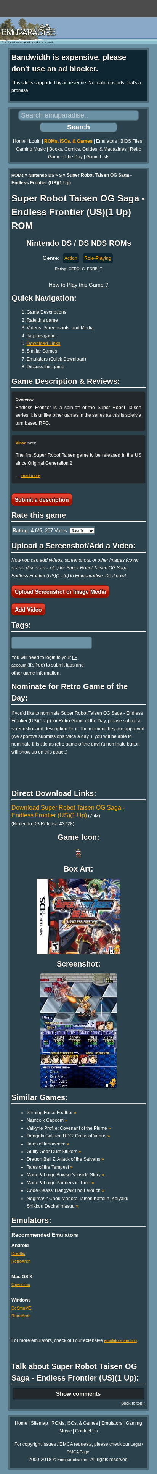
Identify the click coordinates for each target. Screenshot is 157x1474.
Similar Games (42, 351)
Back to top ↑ (133, 1403)
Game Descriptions (46, 312)
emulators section (120, 1340)
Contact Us (86, 1431)
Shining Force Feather (52, 1112)
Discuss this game (45, 366)
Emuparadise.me (72, 1459)
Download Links (43, 343)
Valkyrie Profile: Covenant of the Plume (69, 1128)
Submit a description (42, 499)
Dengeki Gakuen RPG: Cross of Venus (68, 1136)
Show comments (78, 1393)
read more (30, 475)
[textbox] (44, 643)
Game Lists (97, 156)
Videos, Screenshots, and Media (60, 327)
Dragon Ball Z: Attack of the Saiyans (65, 1159)
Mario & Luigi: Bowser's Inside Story (65, 1175)
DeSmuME (21, 1308)
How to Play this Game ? (78, 285)
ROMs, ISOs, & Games (68, 141)
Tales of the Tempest (50, 1167)
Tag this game (41, 335)
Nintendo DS (41, 175)
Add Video (28, 609)
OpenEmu (20, 1284)
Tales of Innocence (48, 1144)
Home (19, 141)
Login (35, 141)
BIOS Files (131, 141)
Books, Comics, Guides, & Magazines (88, 149)
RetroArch (20, 1261)
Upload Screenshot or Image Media (60, 591)
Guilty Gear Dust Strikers (54, 1151)
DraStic (18, 1253)
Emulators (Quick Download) (56, 359)
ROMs (17, 175)
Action (70, 258)
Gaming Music (31, 149)
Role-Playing (97, 258)
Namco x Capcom (47, 1120)
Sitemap (39, 1423)
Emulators (106, 141)
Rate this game (42, 320)
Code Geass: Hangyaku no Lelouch (65, 1190)
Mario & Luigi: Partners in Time (60, 1183)
